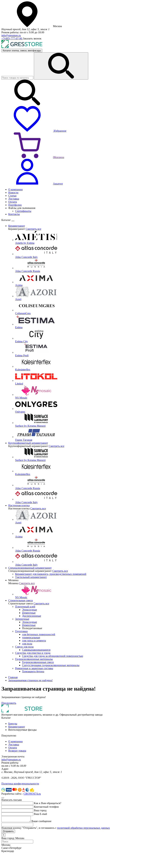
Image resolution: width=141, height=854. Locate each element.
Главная (13, 677)
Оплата (12, 747)
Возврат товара (17, 750)
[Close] (13, 220)
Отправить (8, 831)
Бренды (12, 723)
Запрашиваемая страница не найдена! (30, 680)
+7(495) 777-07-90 (12, 38)
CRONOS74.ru (32, 793)
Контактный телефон (46, 806)
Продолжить (8, 703)
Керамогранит (16, 726)
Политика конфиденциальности (20, 783)
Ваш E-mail (40, 813)
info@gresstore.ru (11, 35)
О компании (15, 741)
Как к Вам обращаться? (47, 803)
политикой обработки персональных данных (83, 827)
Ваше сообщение (41, 821)
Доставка (13, 744)
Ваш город (40, 810)
